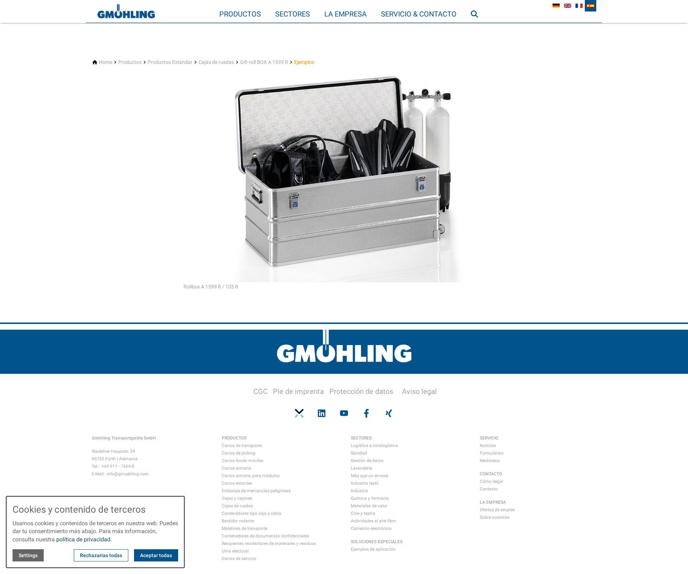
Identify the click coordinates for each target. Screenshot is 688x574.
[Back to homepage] (126, 11)
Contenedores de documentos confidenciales (265, 535)
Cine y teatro (363, 513)
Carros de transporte (242, 445)
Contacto (489, 488)
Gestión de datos (367, 460)
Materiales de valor (369, 505)
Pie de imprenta (298, 391)
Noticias (488, 445)
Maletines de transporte (244, 528)
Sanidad (359, 453)
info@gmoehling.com (128, 473)
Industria (359, 490)
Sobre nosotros (494, 517)
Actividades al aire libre (373, 520)
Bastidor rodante (238, 520)
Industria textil (364, 483)
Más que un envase (369, 475)
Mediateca (490, 460)
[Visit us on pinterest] (299, 413)
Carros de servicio (239, 558)
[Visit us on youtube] (344, 413)
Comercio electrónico (371, 528)
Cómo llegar (491, 481)
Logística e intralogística (374, 445)
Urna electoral (235, 551)
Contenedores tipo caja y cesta (251, 513)
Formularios (491, 453)
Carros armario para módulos (251, 475)
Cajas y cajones (237, 498)
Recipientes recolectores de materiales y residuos (269, 543)
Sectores (292, 14)
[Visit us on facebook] (366, 413)
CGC (260, 391)
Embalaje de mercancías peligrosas (256, 490)
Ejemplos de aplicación (373, 549)
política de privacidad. (84, 539)
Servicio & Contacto (419, 14)
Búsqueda (477, 28)
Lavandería (361, 468)
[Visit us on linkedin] (321, 413)
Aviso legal (419, 391)
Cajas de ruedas (237, 505)
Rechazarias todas (101, 555)
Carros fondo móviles (242, 460)
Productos (240, 14)
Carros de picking (238, 453)
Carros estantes (237, 483)
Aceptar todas (156, 555)
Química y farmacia (370, 498)
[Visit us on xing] (389, 413)
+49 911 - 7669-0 (117, 466)
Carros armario (236, 468)
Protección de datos (361, 391)
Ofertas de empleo (497, 509)
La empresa (345, 14)
